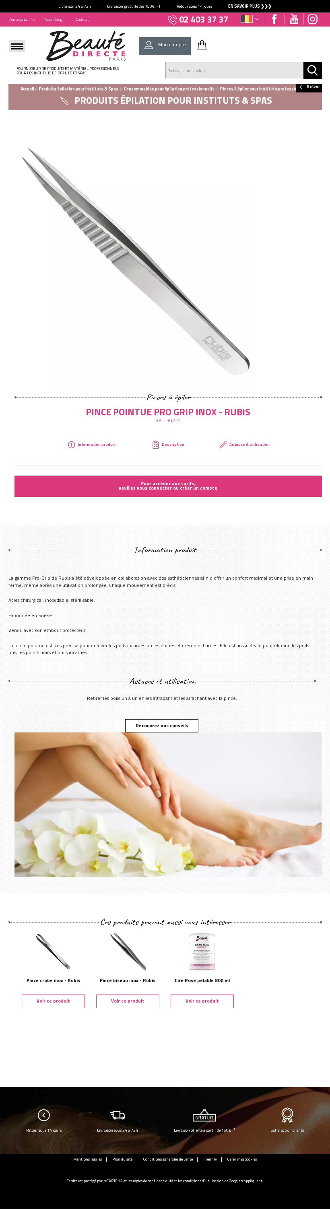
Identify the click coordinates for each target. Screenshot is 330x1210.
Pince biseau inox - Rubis (127, 980)
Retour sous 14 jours (44, 1130)
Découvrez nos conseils (162, 725)
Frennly (210, 1159)
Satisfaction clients (287, 1130)
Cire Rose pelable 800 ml (202, 980)
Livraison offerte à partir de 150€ (204, 1129)
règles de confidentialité (153, 1181)
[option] (165, 6)
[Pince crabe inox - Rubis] (53, 951)
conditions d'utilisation (203, 1181)
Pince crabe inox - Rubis (53, 980)
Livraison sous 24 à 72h (117, 1130)
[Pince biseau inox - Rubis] (128, 951)
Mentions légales (87, 1159)
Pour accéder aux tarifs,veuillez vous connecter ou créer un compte (168, 486)
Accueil (27, 89)
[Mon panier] (202, 45)
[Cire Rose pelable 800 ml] (202, 951)
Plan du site (122, 1159)
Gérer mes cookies (242, 1159)
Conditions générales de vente (168, 1159)
